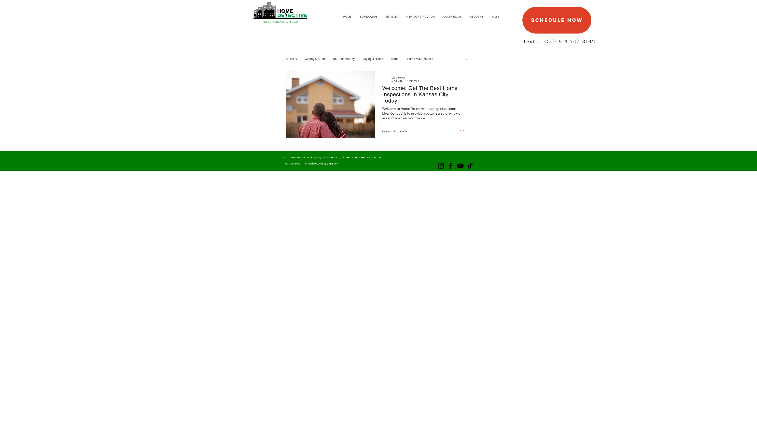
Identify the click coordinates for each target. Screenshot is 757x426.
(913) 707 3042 (291, 163)
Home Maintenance (420, 59)
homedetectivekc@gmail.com (321, 163)
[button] (466, 59)
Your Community (344, 59)
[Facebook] (451, 166)
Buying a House (373, 59)
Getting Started (315, 59)
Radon (395, 59)
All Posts (291, 59)
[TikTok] (470, 166)
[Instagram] (441, 166)
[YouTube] (460, 166)
